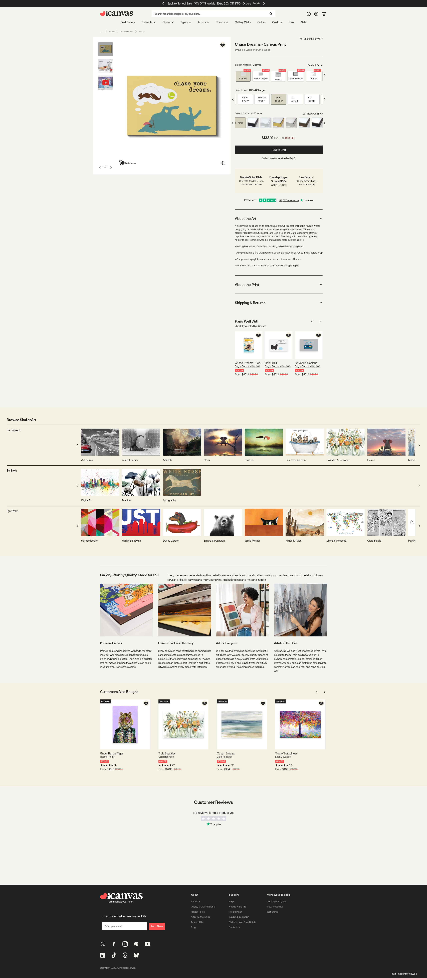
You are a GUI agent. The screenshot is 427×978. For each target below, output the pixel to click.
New (291, 22)
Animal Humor (127, 31)
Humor (112, 31)
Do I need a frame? (313, 113)
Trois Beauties (166, 753)
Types (184, 22)
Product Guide (315, 65)
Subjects (147, 22)
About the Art (245, 218)
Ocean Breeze (226, 753)
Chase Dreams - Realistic (248, 363)
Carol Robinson (166, 756)
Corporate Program (276, 901)
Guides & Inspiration (239, 917)
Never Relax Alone (306, 363)
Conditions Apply (306, 184)
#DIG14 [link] (142, 31)
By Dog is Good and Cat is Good (252, 49)
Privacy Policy (198, 911)
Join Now (157, 926)
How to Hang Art (237, 906)
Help (231, 901)
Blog (193, 927)
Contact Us (234, 927)
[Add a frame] (128, 163)
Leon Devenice (283, 756)
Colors (261, 22)
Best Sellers (128, 22)
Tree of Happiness (286, 753)
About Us (195, 901)
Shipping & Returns (250, 303)
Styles (166, 22)
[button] (243, 76)
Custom (277, 22)
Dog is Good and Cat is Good (248, 366)
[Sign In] (316, 14)
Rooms (220, 22)
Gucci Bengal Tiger (111, 753)
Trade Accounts (275, 906)
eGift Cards (272, 911)
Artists (202, 22)
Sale (303, 22)
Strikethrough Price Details (242, 922)
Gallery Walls (243, 22)
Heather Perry (107, 756)
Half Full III (271, 363)
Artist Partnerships (200, 917)
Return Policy (235, 911)
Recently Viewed (407, 973)
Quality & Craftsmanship (203, 906)
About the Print (247, 284)
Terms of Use (197, 922)
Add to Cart (279, 150)
